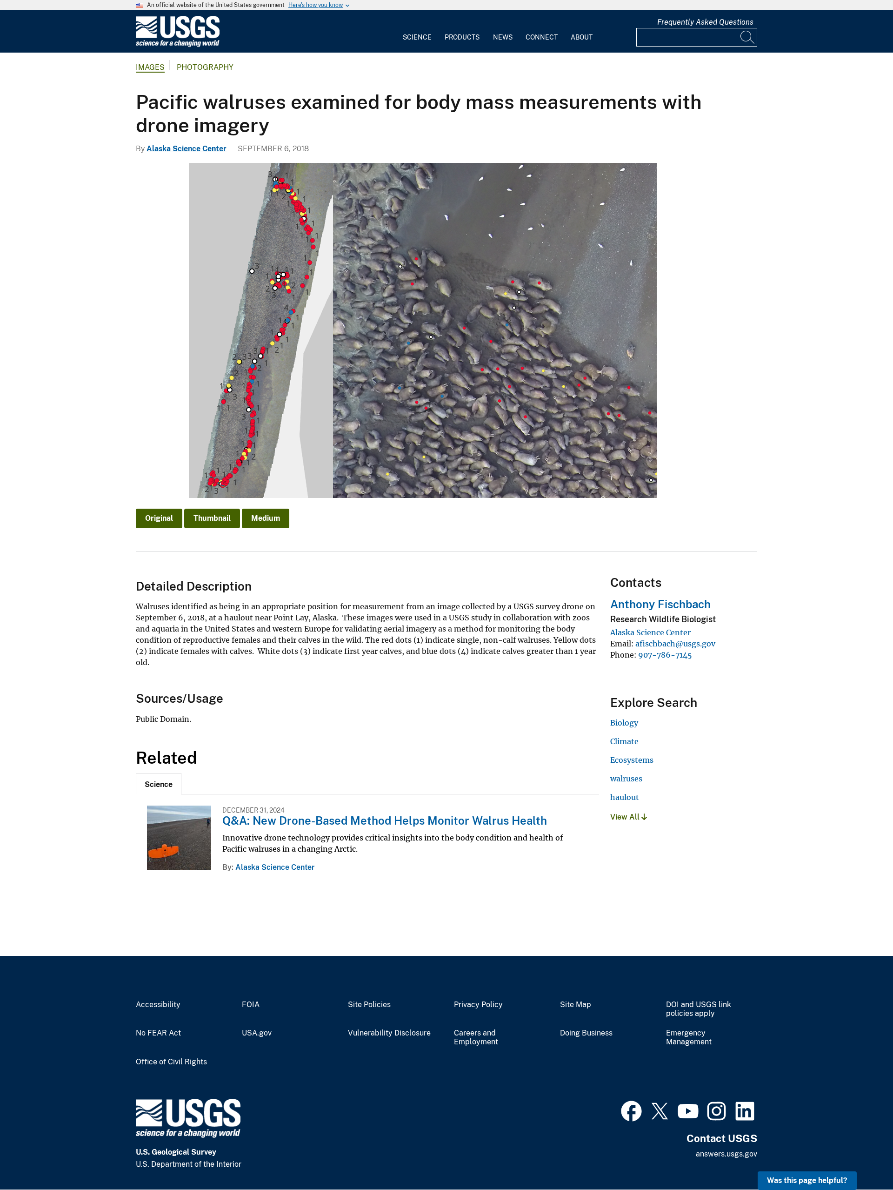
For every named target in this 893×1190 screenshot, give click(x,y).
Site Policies (369, 1005)
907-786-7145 (665, 654)
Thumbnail (212, 518)
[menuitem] (417, 31)
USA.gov (257, 1033)
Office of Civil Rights (171, 1062)
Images (150, 67)
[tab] (158, 783)
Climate (624, 741)
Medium (265, 518)
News (503, 37)
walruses (626, 778)
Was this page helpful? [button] (807, 1180)
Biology (624, 722)
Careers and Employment (476, 1037)
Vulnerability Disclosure (389, 1033)
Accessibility (158, 1005)
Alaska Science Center (187, 148)
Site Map (575, 1005)
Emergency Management (689, 1037)
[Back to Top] (859, 1156)
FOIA (251, 1005)
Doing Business (586, 1033)
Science (417, 37)
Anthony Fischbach (660, 604)
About (582, 37)
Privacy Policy (478, 1005)
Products (462, 37)
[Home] (178, 44)
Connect (542, 37)
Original (159, 518)
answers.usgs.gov (726, 1154)
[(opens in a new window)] (631, 1110)
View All (625, 817)
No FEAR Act (158, 1033)
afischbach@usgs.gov (675, 643)
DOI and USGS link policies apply (698, 1009)
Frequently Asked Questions (705, 22)
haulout (624, 797)
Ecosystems (631, 760)
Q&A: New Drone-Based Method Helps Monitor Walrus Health (384, 820)
